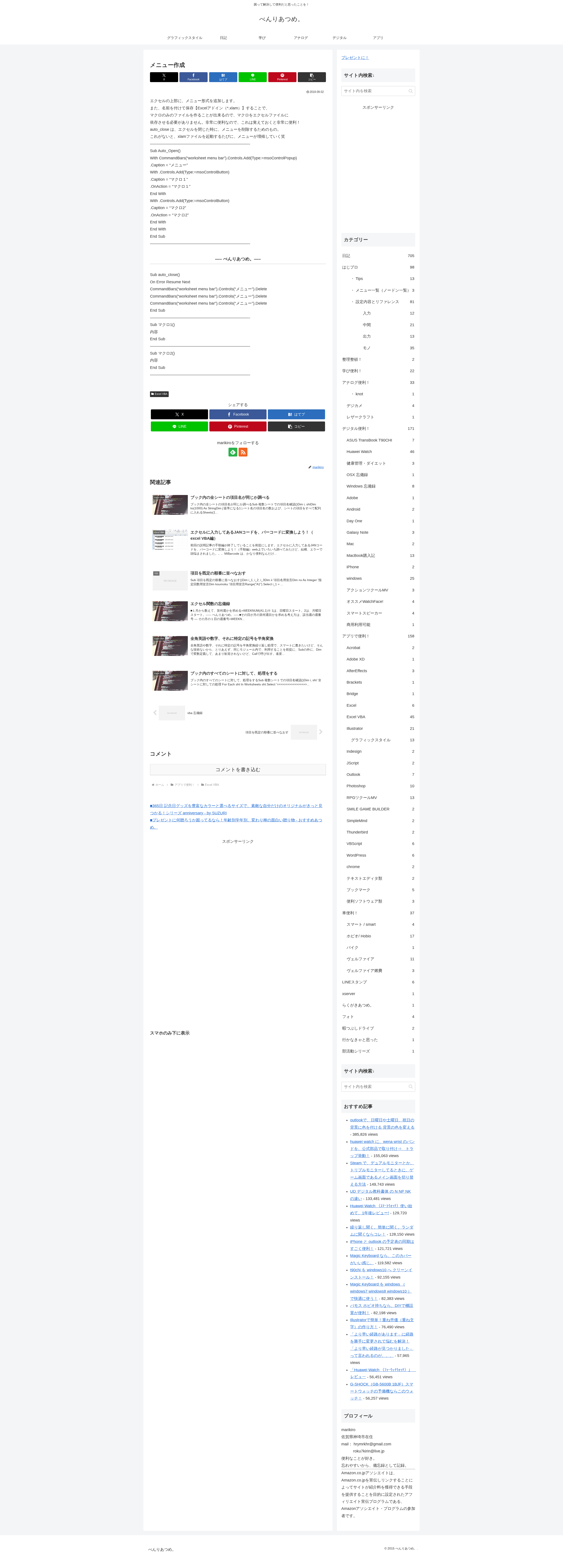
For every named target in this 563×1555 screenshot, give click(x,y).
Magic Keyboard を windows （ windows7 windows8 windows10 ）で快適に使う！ (381, 1291)
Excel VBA (161, 394)
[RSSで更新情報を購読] (243, 452)
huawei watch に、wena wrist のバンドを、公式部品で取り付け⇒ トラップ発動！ (382, 1148)
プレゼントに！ (355, 57)
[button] (312, 77)
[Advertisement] (201, 876)
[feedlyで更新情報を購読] (232, 452)
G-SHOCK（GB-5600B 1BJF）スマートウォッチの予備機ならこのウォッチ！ (381, 1391)
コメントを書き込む (238, 769)
